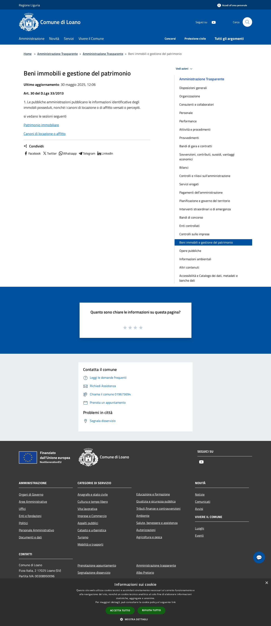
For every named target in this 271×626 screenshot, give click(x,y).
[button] (135, 619)
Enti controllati (189, 225)
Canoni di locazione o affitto (45, 133)
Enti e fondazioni (30, 515)
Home (28, 53)
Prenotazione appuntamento (97, 565)
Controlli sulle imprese (194, 234)
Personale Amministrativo (36, 530)
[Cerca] (247, 22)
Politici (23, 523)
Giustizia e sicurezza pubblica (156, 501)
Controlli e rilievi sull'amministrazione (204, 175)
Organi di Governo (31, 494)
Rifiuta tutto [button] (151, 610)
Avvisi (199, 508)
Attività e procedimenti (194, 129)
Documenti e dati (30, 537)
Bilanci (183, 167)
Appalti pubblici (88, 523)
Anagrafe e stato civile (93, 494)
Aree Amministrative (33, 501)
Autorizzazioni (146, 530)
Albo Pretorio (145, 572)
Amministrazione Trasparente (57, 53)
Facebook (34, 153)
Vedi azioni (182, 68)
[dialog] (135, 602)
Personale (186, 112)
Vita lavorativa (87, 508)
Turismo (83, 537)
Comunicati (202, 501)
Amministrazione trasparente (156, 565)
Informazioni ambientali (195, 259)
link (174, 602)
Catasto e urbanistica (92, 530)
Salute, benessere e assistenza (157, 522)
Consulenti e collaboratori (196, 104)
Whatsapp (70, 153)
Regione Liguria (29, 5)
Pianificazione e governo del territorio (204, 200)
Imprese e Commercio (92, 515)
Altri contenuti (189, 267)
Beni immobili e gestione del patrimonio (206, 242)
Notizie (200, 494)
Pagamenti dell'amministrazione (201, 192)
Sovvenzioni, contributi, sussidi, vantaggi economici (206, 157)
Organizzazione (189, 96)
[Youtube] (212, 22)
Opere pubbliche (190, 250)
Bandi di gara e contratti (195, 146)
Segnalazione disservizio (94, 572)
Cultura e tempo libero (93, 501)
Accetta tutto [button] (120, 610)
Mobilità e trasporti (90, 544)
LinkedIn (107, 153)
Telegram (89, 153)
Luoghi (199, 528)
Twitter (52, 153)
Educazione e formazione (153, 494)
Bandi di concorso (191, 217)
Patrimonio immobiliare (41, 125)
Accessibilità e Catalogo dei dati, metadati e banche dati (208, 278)
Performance (188, 121)
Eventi (199, 535)
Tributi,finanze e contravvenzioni (158, 508)
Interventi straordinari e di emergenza (205, 209)
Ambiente (142, 515)
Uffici (22, 508)
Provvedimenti (189, 137)
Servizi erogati (189, 184)
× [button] (266, 582)
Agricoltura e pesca (149, 537)
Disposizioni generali (193, 87)
